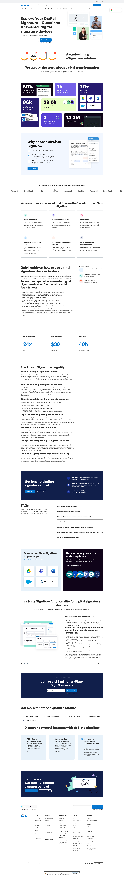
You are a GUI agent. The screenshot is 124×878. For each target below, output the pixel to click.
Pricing (58, 5)
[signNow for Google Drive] (83, 98)
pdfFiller (75, 818)
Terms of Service (31, 863)
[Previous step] (98, 663)
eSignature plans (38, 833)
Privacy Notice (24, 863)
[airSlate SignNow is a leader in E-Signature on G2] (43, 56)
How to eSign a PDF (63, 837)
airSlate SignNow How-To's (64, 828)
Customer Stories (48, 832)
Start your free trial (45, 39)
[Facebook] (90, 864)
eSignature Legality (49, 839)
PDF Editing (75, 850)
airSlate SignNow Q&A (64, 825)
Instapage (75, 827)
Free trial (97, 5)
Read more (67, 874)
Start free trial (32, 168)
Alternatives (47, 842)
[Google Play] (25, 806)
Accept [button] (75, 873)
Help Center (61, 823)
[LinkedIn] (85, 864)
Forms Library (38, 820)
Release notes (62, 818)
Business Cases (48, 830)
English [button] (98, 863)
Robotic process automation (76, 833)
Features (32, 5)
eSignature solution (49, 818)
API (53, 5)
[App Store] (33, 806)
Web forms (75, 838)
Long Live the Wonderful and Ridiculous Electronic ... (92, 742)
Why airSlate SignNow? (92, 820)
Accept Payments (76, 848)
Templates (37, 827)
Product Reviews (48, 834)
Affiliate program (90, 841)
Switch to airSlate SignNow (91, 823)
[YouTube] (92, 864)
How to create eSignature (64, 840)
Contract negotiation (77, 841)
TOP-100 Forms (38, 818)
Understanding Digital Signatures (62, 740)
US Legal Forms (76, 823)
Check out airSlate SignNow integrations (33, 559)
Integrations (47, 5)
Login (102, 1)
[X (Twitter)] (88, 864)
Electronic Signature (63, 831)
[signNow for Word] (98, 98)
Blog (88, 843)
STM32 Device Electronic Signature (34, 740)
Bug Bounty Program (91, 852)
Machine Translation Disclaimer (91, 849)
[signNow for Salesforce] (83, 106)
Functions (47, 823)
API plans (37, 836)
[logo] (25, 5)
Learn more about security (72, 565)
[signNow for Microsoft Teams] (90, 98)
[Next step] (102, 663)
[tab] (21, 663)
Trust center (89, 829)
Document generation (77, 830)
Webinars (61, 820)
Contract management (78, 836)
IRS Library (37, 823)
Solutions (39, 5)
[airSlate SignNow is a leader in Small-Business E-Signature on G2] (52, 56)
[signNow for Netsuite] (94, 106)
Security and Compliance (42, 863)
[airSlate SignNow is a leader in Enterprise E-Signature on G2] (33, 56)
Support (97, 1)
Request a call (40, 491)
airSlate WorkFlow (77, 820)
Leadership (89, 831)
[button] (102, 5)
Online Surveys (76, 845)
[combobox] (30, 40)
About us (89, 818)
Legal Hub (89, 826)
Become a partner (91, 836)
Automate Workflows (77, 843)
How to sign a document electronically (64, 834)
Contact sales (87, 5)
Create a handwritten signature (63, 843)
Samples (37, 825)
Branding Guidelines (91, 833)
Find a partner (90, 838)
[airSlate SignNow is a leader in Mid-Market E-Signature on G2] (24, 56)
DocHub (74, 825)
